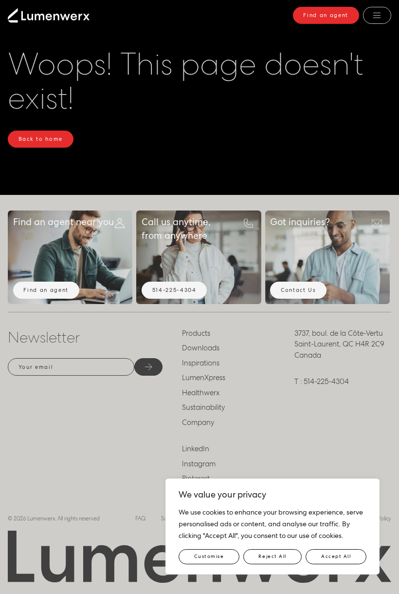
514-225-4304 (174, 290)
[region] (272, 527)
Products (196, 333)
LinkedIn (195, 449)
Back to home (40, 138)
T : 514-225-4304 (321, 381)
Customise (209, 556)
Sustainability (203, 407)
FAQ (140, 518)
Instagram (199, 464)
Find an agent (325, 15)
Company (198, 422)
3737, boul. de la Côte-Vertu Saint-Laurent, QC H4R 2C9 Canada (339, 344)
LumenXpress (203, 378)
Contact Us (298, 290)
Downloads (200, 348)
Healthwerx (200, 393)
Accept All (336, 556)
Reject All (272, 556)
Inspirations (200, 363)
